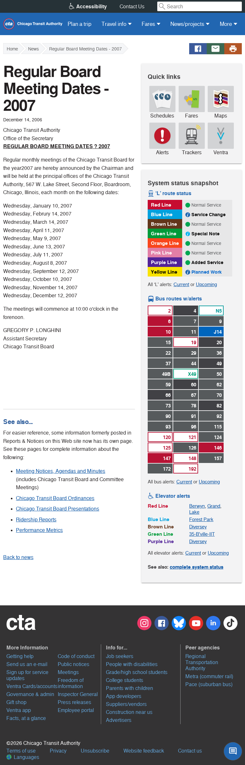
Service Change (208, 214)
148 (192, 458)
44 (193, 363)
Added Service (207, 262)
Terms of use (21, 751)
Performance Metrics (39, 530)
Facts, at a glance (26, 718)
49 (219, 363)
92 (219, 416)
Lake (194, 512)
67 (193, 395)
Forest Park (201, 519)
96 (193, 426)
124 (218, 437)
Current (181, 284)
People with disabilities (132, 664)
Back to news (18, 557)
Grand (213, 506)
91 (193, 416)
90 (168, 416)
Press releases (74, 702)
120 (167, 437)
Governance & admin (30, 694)
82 (219, 405)
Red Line (161, 205)
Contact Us (132, 6)
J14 (218, 332)
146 (218, 448)
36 (219, 353)
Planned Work (206, 272)
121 (192, 437)
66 (168, 395)
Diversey (198, 526)
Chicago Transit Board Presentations (57, 508)
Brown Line (164, 224)
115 (218, 426)
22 (168, 353)
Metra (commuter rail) (209, 676)
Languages (25, 757)
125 (167, 448)
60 (193, 384)
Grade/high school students (136, 672)
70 (219, 395)
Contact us (190, 751)
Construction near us (129, 712)
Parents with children (129, 688)
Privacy (58, 751)
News (33, 48)
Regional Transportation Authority (201, 662)
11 (193, 332)
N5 (219, 311)
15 (168, 342)
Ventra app (18, 710)
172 (167, 469)
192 (192, 469)
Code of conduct (76, 656)
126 (192, 448)
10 (168, 332)
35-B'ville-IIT (202, 534)
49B (166, 374)
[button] (53, 647)
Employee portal (76, 710)
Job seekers (119, 656)
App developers (123, 696)
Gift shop (16, 702)
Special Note (205, 233)
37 (168, 363)
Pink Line (161, 252)
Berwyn (197, 506)
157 (218, 458)
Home (12, 48)
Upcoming (206, 284)
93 (168, 426)
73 (168, 405)
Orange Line (165, 243)
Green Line (163, 233)
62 (219, 384)
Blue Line (162, 214)
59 (168, 384)
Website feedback (143, 751)
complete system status (196, 567)
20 (219, 342)
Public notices (73, 664)
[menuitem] (79, 24)
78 (193, 405)
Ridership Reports (36, 519)
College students (124, 680)
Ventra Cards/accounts (31, 686)
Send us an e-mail (26, 664)
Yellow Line (164, 272)
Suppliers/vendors (126, 704)
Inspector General (78, 694)
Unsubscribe (95, 751)
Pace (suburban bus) (209, 684)
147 (167, 458)
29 (193, 353)
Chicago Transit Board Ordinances (55, 498)
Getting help (19, 656)
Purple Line (164, 262)
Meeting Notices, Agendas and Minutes (60, 471)
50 (219, 374)
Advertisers (118, 720)
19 (193, 342)
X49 (192, 374)
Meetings (68, 672)
